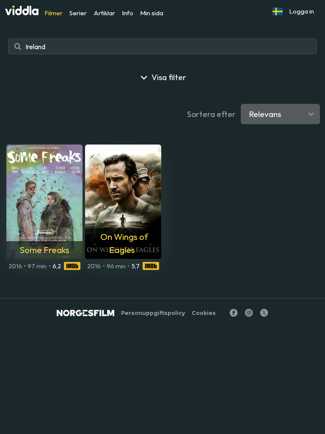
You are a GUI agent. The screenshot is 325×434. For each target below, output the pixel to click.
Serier (78, 13)
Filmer (53, 13)
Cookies (204, 313)
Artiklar (104, 13)
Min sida (151, 13)
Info (127, 13)
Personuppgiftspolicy (153, 313)
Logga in (301, 11)
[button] (278, 11)
